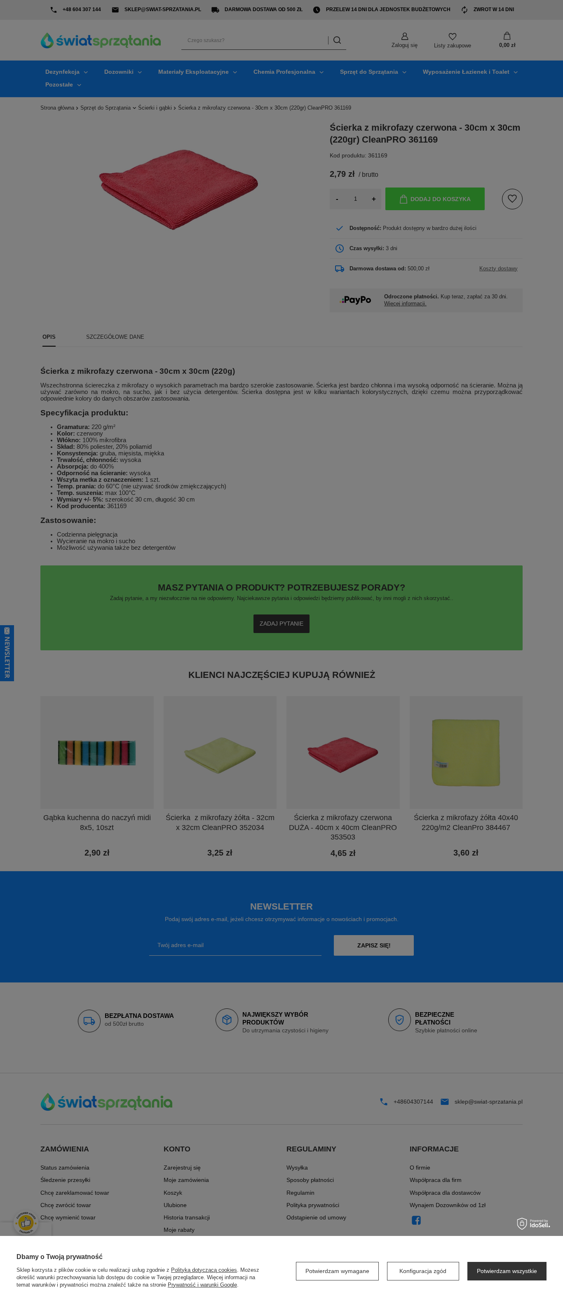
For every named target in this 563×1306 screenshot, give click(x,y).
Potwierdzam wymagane (337, 1271)
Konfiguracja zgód (422, 1271)
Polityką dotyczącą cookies (204, 1270)
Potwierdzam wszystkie (507, 1271)
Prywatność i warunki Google (202, 1285)
